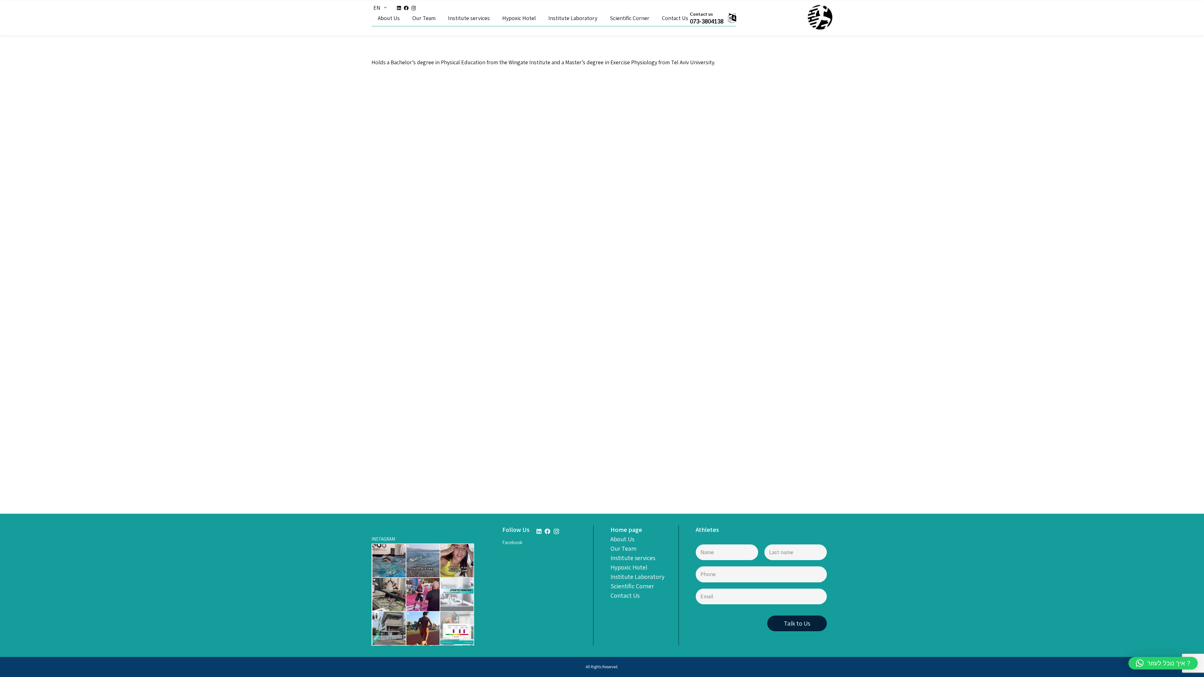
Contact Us (625, 595)
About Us (622, 539)
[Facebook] (406, 8)
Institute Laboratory (637, 577)
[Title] (819, 17)
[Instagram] (413, 8)
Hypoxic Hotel (628, 567)
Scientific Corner (632, 586)
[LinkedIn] (399, 8)
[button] (1163, 663)
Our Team (623, 548)
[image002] (423, 594)
